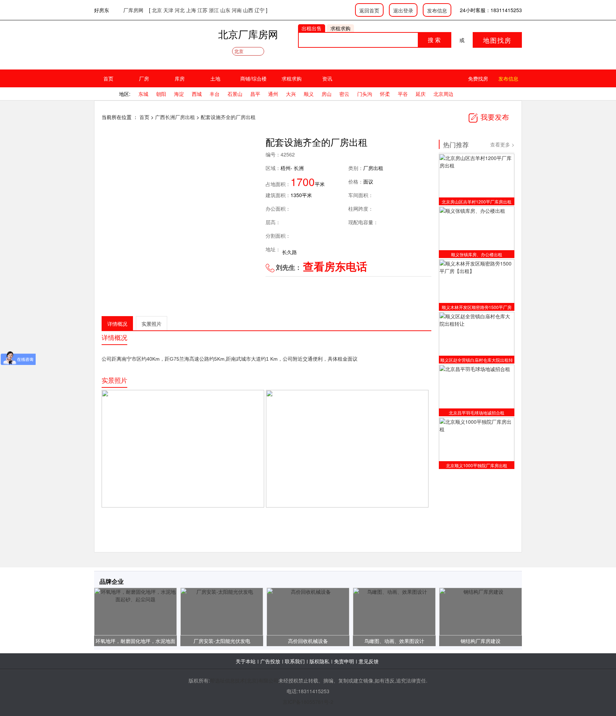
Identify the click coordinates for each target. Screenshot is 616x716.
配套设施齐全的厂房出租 (228, 116)
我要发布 (493, 117)
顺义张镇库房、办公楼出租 (476, 254)
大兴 (291, 93)
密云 (344, 93)
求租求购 (292, 78)
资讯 (327, 78)
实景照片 (151, 323)
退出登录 (403, 10)
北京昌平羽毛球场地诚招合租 (476, 412)
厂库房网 (133, 10)
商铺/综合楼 (253, 78)
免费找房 (478, 78)
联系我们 (295, 661)
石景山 (234, 93)
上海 (191, 10)
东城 (143, 93)
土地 (215, 78)
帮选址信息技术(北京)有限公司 (244, 680)
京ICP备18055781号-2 (308, 701)
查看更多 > (502, 144)
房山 (327, 93)
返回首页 (369, 10)
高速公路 (199, 359)
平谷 (403, 93)
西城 (197, 93)
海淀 (179, 93)
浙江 (214, 10)
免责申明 (344, 661)
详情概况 (117, 323)
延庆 (421, 93)
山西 (248, 10)
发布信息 (437, 10)
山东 (225, 10)
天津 (168, 10)
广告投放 (270, 661)
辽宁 (260, 10)
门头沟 (364, 93)
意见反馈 (369, 661)
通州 (273, 93)
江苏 (202, 10)
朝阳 (161, 93)
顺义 (309, 93)
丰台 (215, 93)
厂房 (144, 78)
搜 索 (434, 40)
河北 (180, 10)
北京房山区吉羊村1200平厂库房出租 (477, 202)
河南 (237, 10)
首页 (108, 78)
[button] (244, 200)
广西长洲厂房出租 (175, 116)
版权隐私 (319, 661)
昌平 (255, 93)
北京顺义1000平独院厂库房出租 (476, 465)
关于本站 (246, 661)
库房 (180, 78)
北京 (157, 10)
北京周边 (443, 93)
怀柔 (385, 93)
